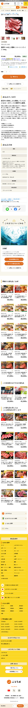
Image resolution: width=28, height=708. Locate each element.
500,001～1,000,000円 (19, 629)
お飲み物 (3, 559)
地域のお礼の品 (17, 567)
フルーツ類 (3, 550)
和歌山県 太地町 (5, 44)
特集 (23, 10)
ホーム (2, 13)
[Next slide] (26, 10)
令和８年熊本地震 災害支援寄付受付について (14, 0)
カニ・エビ (16, 550)
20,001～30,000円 (5, 624)
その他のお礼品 (4, 578)
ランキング (7, 10)
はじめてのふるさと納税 (6, 640)
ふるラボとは (4, 652)
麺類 (15, 561)
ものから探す (8, 13)
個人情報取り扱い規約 (16, 695)
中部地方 (12, 608)
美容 (2, 572)
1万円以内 (3, 621)
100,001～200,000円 (18, 626)
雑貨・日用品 (4, 570)
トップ (2, 10)
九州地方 (21, 610)
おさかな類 (3, 553)
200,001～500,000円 (5, 629)
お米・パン (3, 548)
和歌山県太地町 (16, 199)
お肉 (13, 13)
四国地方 (12, 610)
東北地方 (21, 605)
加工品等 (3, 561)
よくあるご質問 (4, 655)
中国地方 (3, 610)
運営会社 (22, 697)
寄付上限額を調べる (5, 643)
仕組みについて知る (14, 66)
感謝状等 (16, 575)
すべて (2, 545)
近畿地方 (10, 199)
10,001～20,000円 (18, 621)
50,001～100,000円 (5, 626)
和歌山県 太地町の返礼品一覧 (7, 200)
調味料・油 (3, 564)
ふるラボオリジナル (18, 545)
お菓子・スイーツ (18, 559)
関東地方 (3, 608)
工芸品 (2, 575)
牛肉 (16, 13)
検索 (18, 7)
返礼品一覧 (13, 10)
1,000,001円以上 (4, 631)
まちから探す (3, 199)
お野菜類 (16, 553)
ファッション (17, 572)
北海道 (11, 605)
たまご (2, 556)
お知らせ (3, 658)
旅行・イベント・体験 (6, 567)
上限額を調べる (24, 66)
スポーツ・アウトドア (19, 570)
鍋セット (16, 564)
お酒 (15, 556)
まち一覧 (18, 10)
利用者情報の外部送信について (11, 697)
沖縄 (2, 613)
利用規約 (7, 695)
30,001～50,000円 (18, 624)
